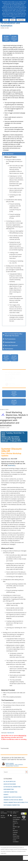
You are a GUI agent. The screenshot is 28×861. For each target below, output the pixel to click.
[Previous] (21, 371)
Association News (10, 803)
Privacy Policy (16, 855)
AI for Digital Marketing (12, 806)
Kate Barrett (10, 732)
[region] (14, 240)
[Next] (24, 371)
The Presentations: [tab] (10, 339)
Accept (5, 19)
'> (3, 416)
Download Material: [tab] (10, 342)
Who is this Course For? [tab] (11, 345)
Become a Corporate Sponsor (15, 851)
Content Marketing (10, 811)
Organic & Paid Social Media (13, 819)
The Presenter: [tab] (9, 349)
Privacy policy (21, 19)
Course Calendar (17, 837)
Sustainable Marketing (12, 824)
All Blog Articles (10, 801)
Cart (14, 848)
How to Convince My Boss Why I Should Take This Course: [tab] (13, 334)
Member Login (16, 846)
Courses (15, 835)
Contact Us (15, 842)
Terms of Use (16, 857)
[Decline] (26, 11)
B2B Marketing (9, 809)
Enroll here (11, 465)
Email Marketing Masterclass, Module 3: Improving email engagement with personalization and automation (14, 419)
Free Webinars (16, 838)
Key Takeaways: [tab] (9, 153)
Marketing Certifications (12, 816)
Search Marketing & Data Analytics (16, 822)
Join (14, 844)
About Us (15, 840)
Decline (12, 19)
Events (6, 814)
